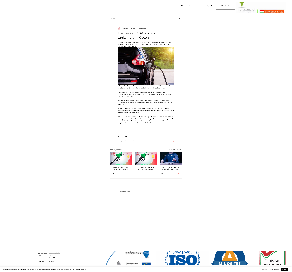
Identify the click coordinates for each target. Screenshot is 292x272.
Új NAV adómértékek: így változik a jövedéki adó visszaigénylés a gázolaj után (170, 168)
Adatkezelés (51, 261)
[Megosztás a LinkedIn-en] (126, 136)
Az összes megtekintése (175, 149)
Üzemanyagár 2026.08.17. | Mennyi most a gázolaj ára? (146, 168)
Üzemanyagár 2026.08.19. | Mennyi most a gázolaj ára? (121, 168)
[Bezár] (290, 269)
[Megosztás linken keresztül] (129, 136)
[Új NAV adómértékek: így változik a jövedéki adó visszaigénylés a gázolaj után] (171, 158)
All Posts (112, 18)
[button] (180, 18)
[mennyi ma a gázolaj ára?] (121, 158)
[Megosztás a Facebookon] (118, 136)
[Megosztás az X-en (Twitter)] (122, 136)
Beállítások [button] (264, 269)
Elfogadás (284, 269)
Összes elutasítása (274, 269)
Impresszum (41, 261)
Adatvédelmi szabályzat (80, 269)
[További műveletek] (173, 29)
